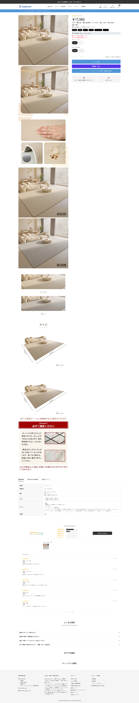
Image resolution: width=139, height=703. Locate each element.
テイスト (70, 6)
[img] (26, 558)
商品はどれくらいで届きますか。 (28, 632)
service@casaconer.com (25, 690)
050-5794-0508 (23, 688)
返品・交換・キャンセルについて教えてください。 (32, 640)
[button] (118, 6)
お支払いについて (75, 694)
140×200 (75, 50)
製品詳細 (21, 479)
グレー (80, 42)
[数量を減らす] (73, 56)
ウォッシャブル (98, 30)
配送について (46, 479)
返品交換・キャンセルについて (78, 690)
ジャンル (56, 6)
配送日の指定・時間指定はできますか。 (29, 636)
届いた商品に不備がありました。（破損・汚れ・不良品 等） (35, 644)
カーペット (106, 30)
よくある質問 (74, 681)
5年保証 (80, 30)
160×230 (81, 50)
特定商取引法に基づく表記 (98, 685)
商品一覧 (50, 6)
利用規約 (94, 681)
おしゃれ (91, 30)
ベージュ (75, 42)
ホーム (19, 10)
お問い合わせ (108, 80)
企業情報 (83, 6)
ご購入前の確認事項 (75, 683)
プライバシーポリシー (97, 683)
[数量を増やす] (81, 56)
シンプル (85, 30)
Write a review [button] (102, 533)
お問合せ (118, 57)
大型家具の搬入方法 (75, 685)
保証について (74, 692)
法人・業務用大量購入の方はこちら (84, 80)
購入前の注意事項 (33, 479)
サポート (76, 6)
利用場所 (63, 6)
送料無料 (74, 30)
